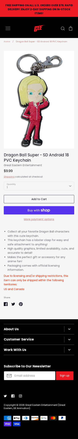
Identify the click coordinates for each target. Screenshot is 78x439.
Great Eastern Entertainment (23, 165)
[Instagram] (20, 396)
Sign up (64, 375)
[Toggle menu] (8, 28)
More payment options (39, 219)
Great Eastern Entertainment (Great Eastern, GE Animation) (34, 406)
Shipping (9, 176)
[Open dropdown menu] (69, 329)
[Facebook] (13, 396)
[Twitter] (5, 396)
